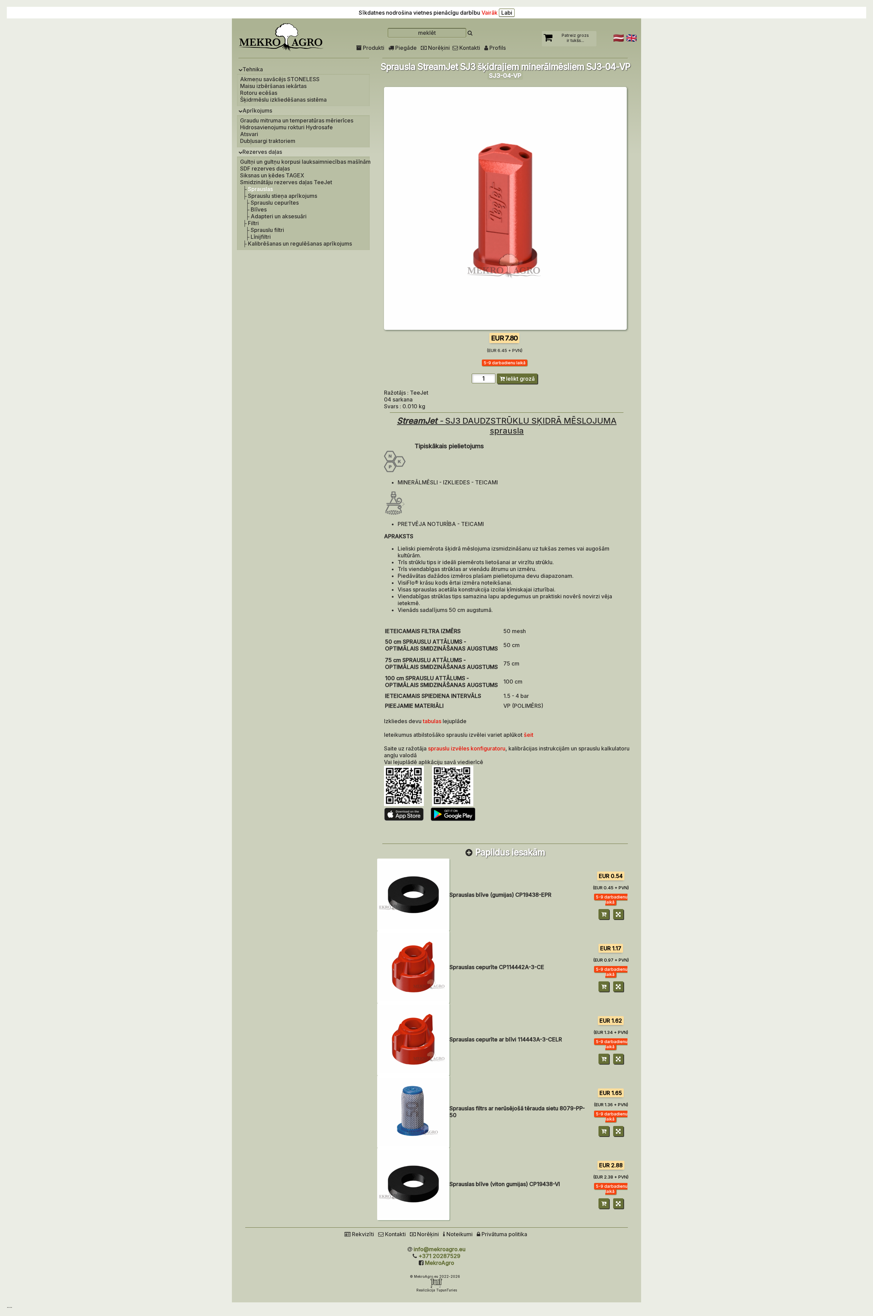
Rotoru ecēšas (258, 92)
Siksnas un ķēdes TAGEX (272, 175)
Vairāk (490, 12)
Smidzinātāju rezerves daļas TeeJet (286, 182)
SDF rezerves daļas (265, 168)
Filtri (253, 223)
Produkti (372, 47)
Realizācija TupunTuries (436, 1290)
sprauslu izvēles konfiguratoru (466, 748)
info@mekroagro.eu (439, 1249)
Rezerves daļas (262, 151)
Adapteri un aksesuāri (279, 216)
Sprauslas (260, 189)
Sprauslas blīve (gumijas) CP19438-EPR (500, 894)
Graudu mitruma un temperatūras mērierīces (296, 120)
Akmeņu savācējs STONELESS (280, 79)
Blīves (259, 209)
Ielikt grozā (520, 378)
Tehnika (252, 69)
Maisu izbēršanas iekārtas (273, 86)
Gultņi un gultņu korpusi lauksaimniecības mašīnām (305, 161)
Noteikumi (459, 1234)
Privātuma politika (503, 1234)
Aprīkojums (257, 110)
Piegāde (405, 47)
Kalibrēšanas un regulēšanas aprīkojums (300, 243)
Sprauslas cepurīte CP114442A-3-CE (496, 967)
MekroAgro (439, 1262)
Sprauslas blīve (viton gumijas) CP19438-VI (504, 1184)
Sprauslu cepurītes (275, 202)
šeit (528, 734)
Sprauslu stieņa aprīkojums (282, 195)
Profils (497, 47)
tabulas (433, 721)
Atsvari (249, 134)
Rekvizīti (362, 1234)
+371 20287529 (439, 1256)
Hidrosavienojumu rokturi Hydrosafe (286, 127)
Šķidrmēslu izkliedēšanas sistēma (283, 99)
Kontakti (469, 47)
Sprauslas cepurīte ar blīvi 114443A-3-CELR (505, 1039)
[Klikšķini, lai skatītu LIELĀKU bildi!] (413, 895)
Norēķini (438, 47)
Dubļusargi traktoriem (267, 140)
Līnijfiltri (261, 236)
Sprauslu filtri (267, 229)
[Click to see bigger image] (505, 327)
